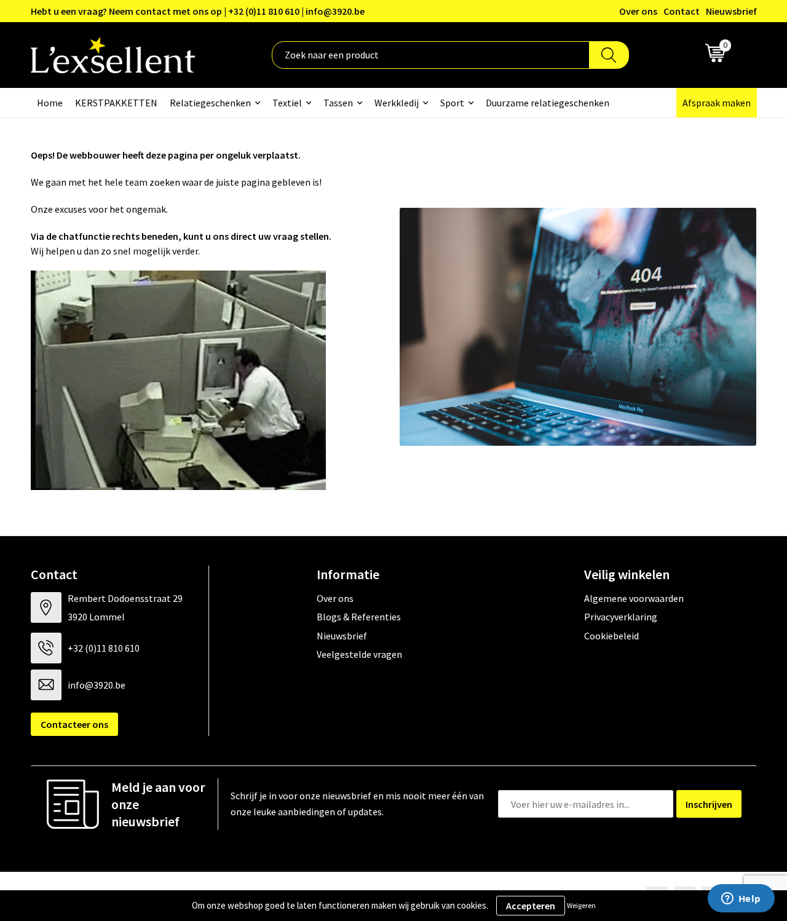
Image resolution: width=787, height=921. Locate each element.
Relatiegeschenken (210, 103)
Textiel (287, 103)
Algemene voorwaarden (634, 598)
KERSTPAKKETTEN (116, 103)
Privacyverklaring (620, 617)
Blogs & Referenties (359, 617)
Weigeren (581, 905)
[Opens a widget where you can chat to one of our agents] (741, 899)
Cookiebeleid (611, 636)
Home (50, 103)
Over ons (638, 11)
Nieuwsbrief (731, 11)
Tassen (338, 103)
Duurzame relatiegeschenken (547, 103)
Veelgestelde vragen (359, 654)
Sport (452, 103)
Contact (681, 11)
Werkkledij (396, 103)
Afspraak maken (716, 103)
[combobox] (431, 55)
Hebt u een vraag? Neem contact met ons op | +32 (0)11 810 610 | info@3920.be (198, 11)
